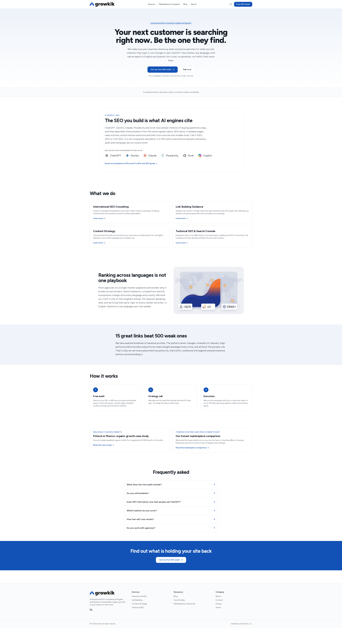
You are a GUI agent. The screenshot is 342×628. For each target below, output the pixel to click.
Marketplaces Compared (169, 4)
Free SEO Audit (243, 4)
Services (151, 4)
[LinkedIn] (91, 609)
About (194, 4)
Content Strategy (139, 604)
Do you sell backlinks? (171, 493)
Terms (218, 607)
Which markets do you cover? (171, 510)
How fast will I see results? (171, 519)
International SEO (139, 596)
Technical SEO (138, 607)
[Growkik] (102, 4)
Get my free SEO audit (161, 69)
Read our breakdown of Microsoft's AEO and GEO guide (130, 163)
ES (231, 4)
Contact (219, 600)
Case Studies (179, 600)
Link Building (137, 600)
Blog (185, 4)
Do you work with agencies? (171, 527)
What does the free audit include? (171, 484)
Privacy (219, 604)
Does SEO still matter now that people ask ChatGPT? (171, 501)
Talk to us (187, 69)
